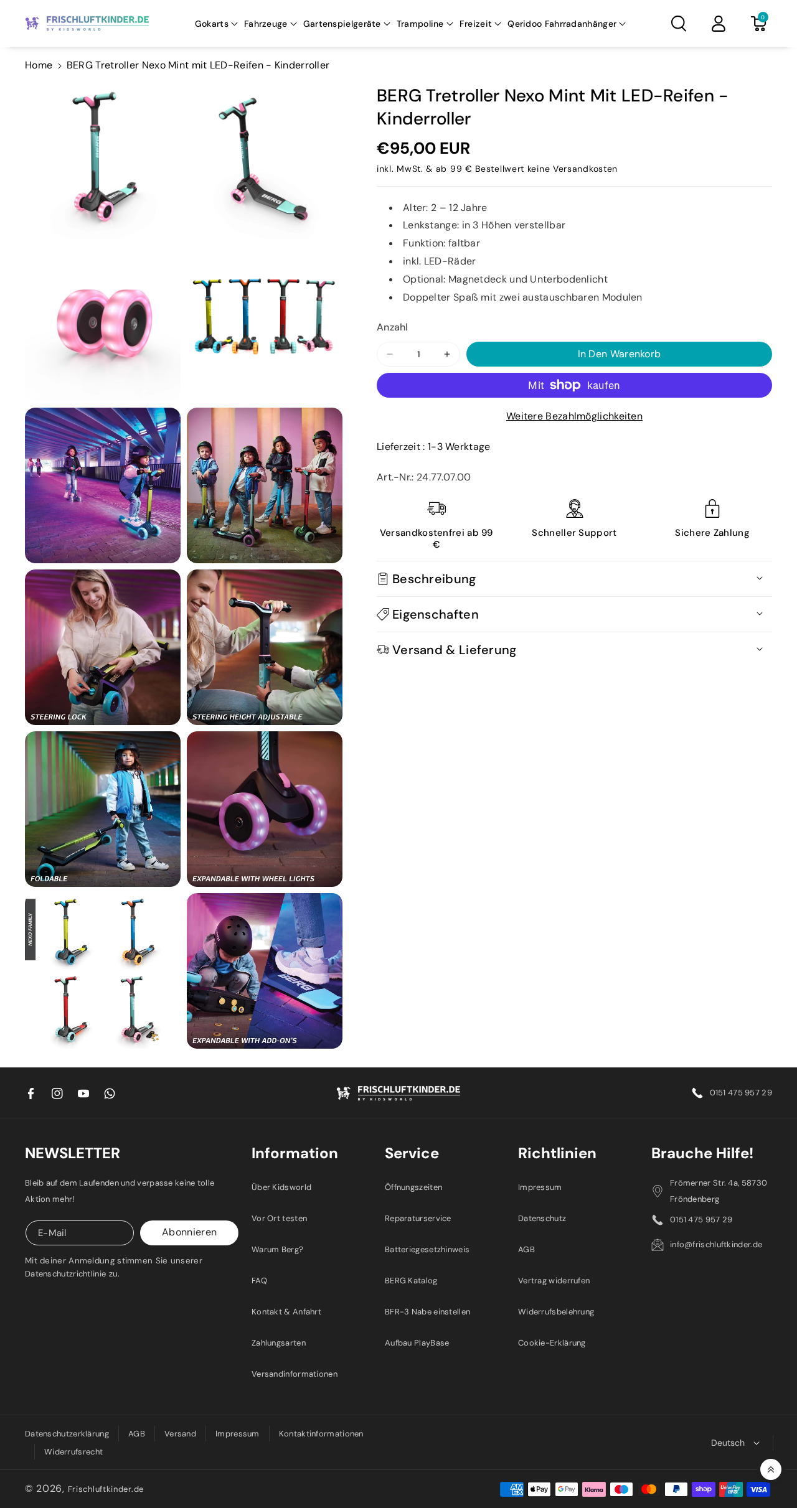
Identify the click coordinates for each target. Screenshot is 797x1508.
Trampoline (420, 23)
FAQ (259, 1280)
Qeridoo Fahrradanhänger (561, 23)
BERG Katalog (411, 1280)
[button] (216, 23)
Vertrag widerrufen (554, 1280)
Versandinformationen (294, 1374)
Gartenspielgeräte (342, 23)
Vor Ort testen (279, 1218)
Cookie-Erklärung (552, 1342)
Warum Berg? (277, 1249)
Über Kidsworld (281, 1187)
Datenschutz (542, 1218)
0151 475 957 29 (741, 1092)
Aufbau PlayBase (417, 1342)
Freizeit (476, 23)
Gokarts (212, 23)
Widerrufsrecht (73, 1451)
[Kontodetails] (718, 23)
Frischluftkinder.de (106, 1489)
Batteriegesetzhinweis (427, 1249)
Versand (180, 1433)
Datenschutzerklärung (67, 1433)
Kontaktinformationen (321, 1433)
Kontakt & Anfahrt (286, 1311)
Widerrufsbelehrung (556, 1311)
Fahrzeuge (266, 23)
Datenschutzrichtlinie (65, 1273)
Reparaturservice (418, 1218)
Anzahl (392, 327)
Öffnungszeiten (413, 1187)
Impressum (540, 1187)
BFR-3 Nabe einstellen (427, 1311)
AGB (526, 1249)
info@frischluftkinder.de (716, 1244)
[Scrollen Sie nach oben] (771, 1469)
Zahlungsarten (279, 1342)
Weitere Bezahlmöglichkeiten (574, 416)
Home (38, 65)
